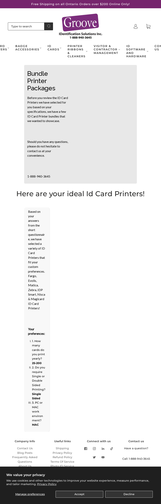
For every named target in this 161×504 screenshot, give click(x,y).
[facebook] (85, 448)
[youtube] (103, 457)
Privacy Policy (47, 484)
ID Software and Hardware (136, 51)
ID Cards (53, 47)
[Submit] (48, 26)
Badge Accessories (27, 47)
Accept (79, 494)
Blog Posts (24, 453)
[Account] (135, 26)
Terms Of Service (62, 461)
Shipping (62, 448)
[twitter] (94, 457)
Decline (128, 494)
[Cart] (148, 26)
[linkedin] (103, 448)
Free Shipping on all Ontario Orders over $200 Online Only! (80, 4)
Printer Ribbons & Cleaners (77, 51)
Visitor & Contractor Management (106, 49)
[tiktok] (111, 448)
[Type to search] (26, 26)
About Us (24, 466)
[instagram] (94, 448)
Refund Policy (62, 457)
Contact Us (25, 448)
